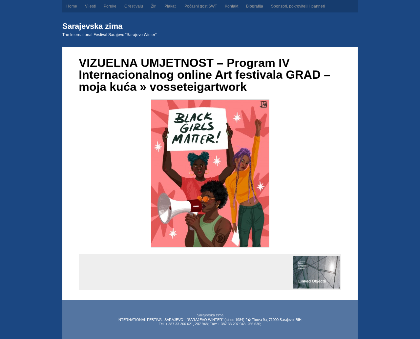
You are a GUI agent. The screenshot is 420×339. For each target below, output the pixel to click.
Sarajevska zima (92, 26)
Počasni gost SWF (200, 6)
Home (71, 6)
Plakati (170, 6)
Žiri (154, 6)
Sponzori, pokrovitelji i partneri (298, 6)
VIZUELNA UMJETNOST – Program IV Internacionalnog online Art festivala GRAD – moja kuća (204, 74)
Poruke (110, 6)
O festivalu (133, 6)
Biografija (254, 6)
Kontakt (231, 6)
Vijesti (90, 6)
